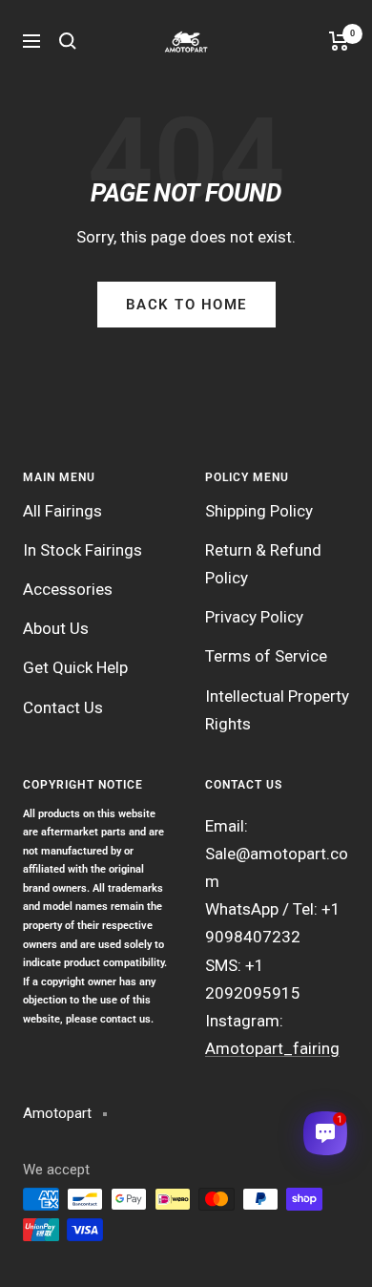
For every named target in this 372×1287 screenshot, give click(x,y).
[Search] (67, 41)
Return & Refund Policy (263, 563)
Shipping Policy (259, 510)
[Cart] (339, 41)
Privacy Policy (254, 616)
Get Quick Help (75, 667)
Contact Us (63, 707)
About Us (56, 628)
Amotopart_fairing (272, 1048)
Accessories (68, 589)
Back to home (186, 304)
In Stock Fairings (82, 549)
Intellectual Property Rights (277, 709)
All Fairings (62, 510)
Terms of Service (266, 655)
